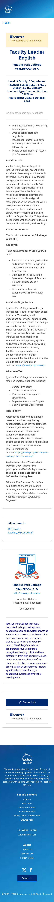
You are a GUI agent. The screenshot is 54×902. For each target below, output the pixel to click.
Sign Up (27, 799)
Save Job (29, 702)
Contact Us (27, 878)
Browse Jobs (27, 819)
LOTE (26, 88)
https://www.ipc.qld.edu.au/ (30, 365)
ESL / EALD (38, 85)
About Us (27, 849)
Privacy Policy (27, 858)
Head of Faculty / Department (27, 81)
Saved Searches (27, 811)
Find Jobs (27, 803)
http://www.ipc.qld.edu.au (27, 593)
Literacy (37, 88)
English (16, 88)
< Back (6, 22)
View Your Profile (27, 807)
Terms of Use (27, 853)
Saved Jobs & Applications (27, 815)
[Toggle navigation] (48, 9)
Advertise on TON (27, 834)
